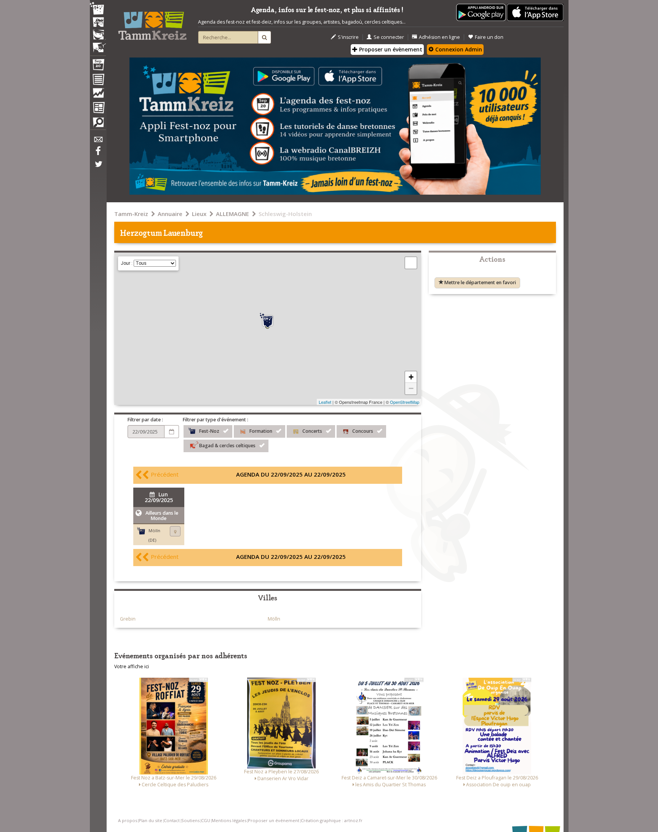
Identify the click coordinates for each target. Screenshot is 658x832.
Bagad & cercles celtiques (227, 445)
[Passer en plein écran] (411, 263)
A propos (127, 820)
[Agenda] (98, 66)
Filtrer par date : (145, 419)
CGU (205, 820)
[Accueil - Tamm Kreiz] (152, 23)
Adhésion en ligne (439, 37)
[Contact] (98, 141)
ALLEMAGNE (232, 214)
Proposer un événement (273, 820)
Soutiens (190, 820)
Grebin (128, 619)
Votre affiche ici (131, 666)
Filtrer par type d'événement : (215, 419)
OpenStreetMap (404, 402)
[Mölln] (268, 321)
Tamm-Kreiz (131, 214)
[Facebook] (98, 153)
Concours (362, 431)
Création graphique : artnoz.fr (332, 820)
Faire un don (489, 37)
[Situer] (175, 531)
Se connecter (389, 37)
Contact (172, 820)
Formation (260, 431)
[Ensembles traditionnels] (98, 44)
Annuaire (170, 214)
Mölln (274, 619)
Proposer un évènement (390, 49)
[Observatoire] (98, 95)
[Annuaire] (98, 81)
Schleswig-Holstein (285, 214)
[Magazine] (98, 108)
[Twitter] (98, 168)
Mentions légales (229, 820)
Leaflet (325, 402)
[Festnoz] (98, 9)
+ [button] (411, 377)
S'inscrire (348, 37)
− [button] (411, 388)
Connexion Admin (458, 49)
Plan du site (150, 820)
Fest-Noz (209, 431)
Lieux (199, 214)
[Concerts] (98, 23)
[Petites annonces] (98, 124)
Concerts (312, 431)
